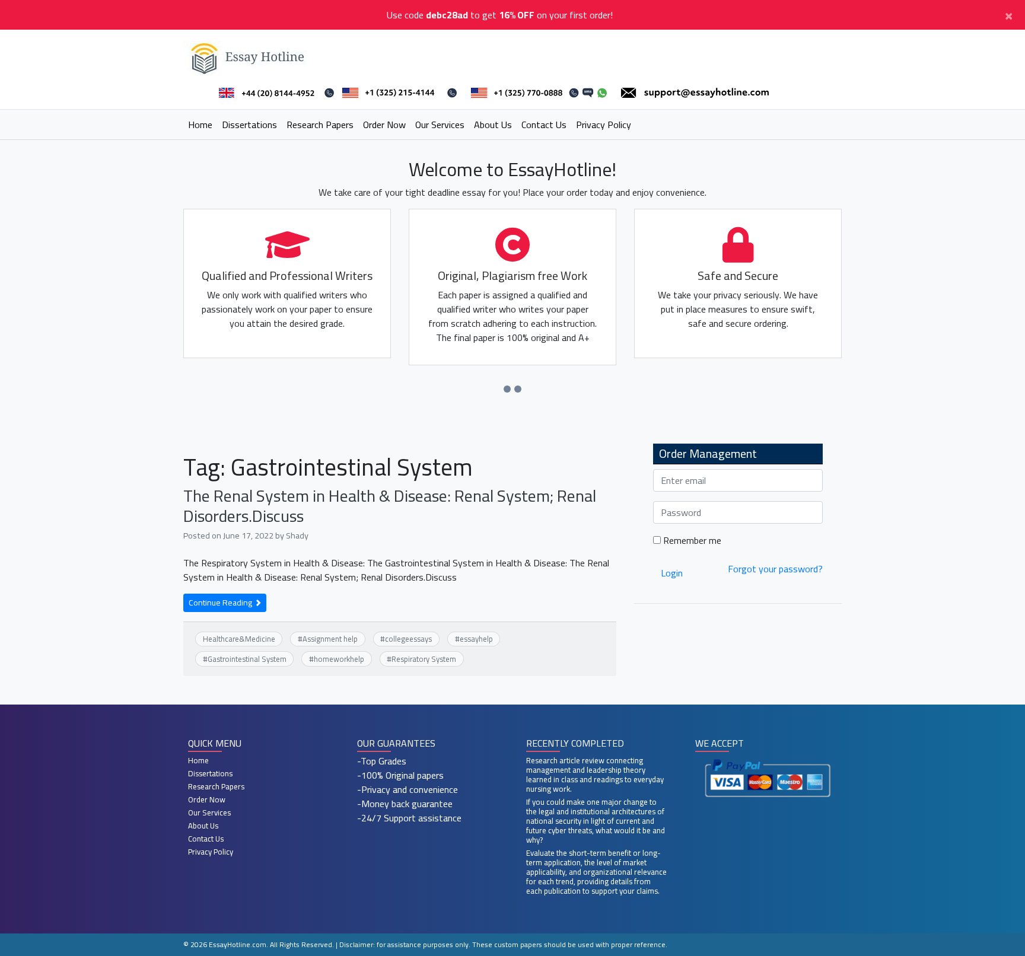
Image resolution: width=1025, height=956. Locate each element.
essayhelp (476, 639)
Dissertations (249, 124)
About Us (493, 124)
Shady (297, 535)
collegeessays (408, 639)
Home (200, 124)
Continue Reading (221, 602)
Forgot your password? (775, 569)
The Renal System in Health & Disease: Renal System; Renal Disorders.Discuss (389, 505)
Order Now (384, 124)
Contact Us (543, 124)
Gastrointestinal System (247, 659)
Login (672, 573)
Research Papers (320, 124)
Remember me (691, 540)
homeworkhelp (339, 659)
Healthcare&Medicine (239, 639)
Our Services (439, 124)
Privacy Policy (603, 124)
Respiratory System (423, 659)
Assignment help (330, 639)
